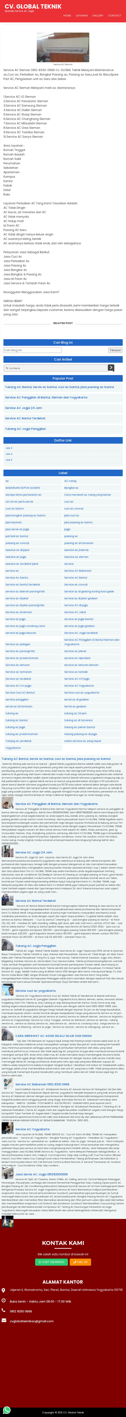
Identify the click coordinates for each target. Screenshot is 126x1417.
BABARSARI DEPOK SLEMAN (23, 488)
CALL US (81, 1262)
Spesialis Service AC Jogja (33, 7)
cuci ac (69, 502)
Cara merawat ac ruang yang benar (87, 495)
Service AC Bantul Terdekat (25, 418)
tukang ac (12, 713)
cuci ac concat (74, 508)
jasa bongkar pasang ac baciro (26, 515)
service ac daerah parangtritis (25, 591)
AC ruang (70, 481)
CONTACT (114, 15)
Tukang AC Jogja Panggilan (25, 429)
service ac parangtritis (20, 651)
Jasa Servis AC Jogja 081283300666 (41, 1174)
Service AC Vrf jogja (76, 679)
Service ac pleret (75, 651)
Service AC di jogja (76, 605)
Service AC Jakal (75, 612)
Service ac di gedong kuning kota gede (89, 591)
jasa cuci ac (71, 515)
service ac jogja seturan (21, 633)
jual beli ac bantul (17, 536)
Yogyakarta (13, 748)
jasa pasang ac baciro (78, 522)
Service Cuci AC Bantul (20, 693)
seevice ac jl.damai (76, 550)
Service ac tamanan (19, 672)
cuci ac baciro (15, 508)
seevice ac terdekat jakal (22, 564)
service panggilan (17, 699)
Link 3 (9, 448)
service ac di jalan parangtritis (25, 605)
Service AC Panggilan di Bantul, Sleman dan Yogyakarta (46, 397)
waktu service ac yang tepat (82, 741)
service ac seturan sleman (81, 665)
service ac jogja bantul (78, 619)
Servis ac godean (75, 706)
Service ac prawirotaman (22, 658)
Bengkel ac (71, 488)
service (69, 564)
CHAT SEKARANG (52, 1262)
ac (7, 481)
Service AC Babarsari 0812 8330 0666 (42, 1084)
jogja (67, 529)
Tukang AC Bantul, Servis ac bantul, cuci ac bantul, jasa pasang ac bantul (59, 387)
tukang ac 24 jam (75, 713)
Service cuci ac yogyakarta (81, 693)
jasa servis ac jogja (17, 529)
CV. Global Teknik (73, 1412)
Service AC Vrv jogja (18, 686)
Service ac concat (76, 584)
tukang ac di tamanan (78, 720)
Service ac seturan (18, 665)
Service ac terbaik (76, 672)
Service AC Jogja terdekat (81, 633)
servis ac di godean (76, 699)
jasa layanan (14, 522)
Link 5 (9, 460)
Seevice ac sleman (76, 557)
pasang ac (71, 536)
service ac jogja (15, 619)
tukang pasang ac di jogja (80, 734)
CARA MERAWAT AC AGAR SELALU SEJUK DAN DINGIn (53, 1036)
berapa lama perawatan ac (24, 495)
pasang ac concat (17, 543)
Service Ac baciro (17, 578)
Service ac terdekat (18, 679)
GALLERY (98, 15)
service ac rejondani (77, 658)
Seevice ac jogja (16, 557)
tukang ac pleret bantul (79, 727)
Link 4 (9, 454)
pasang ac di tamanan (78, 543)
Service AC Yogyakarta (79, 686)
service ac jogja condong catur (25, 626)
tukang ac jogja (15, 727)
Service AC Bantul (75, 578)
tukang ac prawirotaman (22, 734)
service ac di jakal (17, 598)
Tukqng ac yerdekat (19, 741)
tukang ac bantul (17, 720)
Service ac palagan (18, 644)
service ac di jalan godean (81, 598)
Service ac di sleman (19, 612)
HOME (67, 15)
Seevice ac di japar (18, 550)
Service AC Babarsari (77, 571)
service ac (12, 571)
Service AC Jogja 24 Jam (23, 408)
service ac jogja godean (79, 626)
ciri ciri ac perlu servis (19, 502)
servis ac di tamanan (19, 706)
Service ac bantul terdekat (23, 584)
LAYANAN (82, 15)
